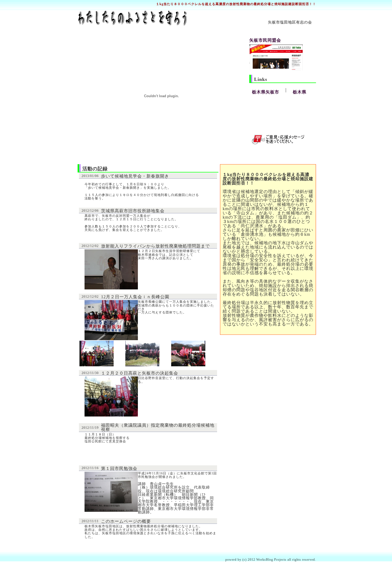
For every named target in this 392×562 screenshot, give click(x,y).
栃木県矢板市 (265, 92)
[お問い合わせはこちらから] (278, 142)
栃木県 (299, 92)
